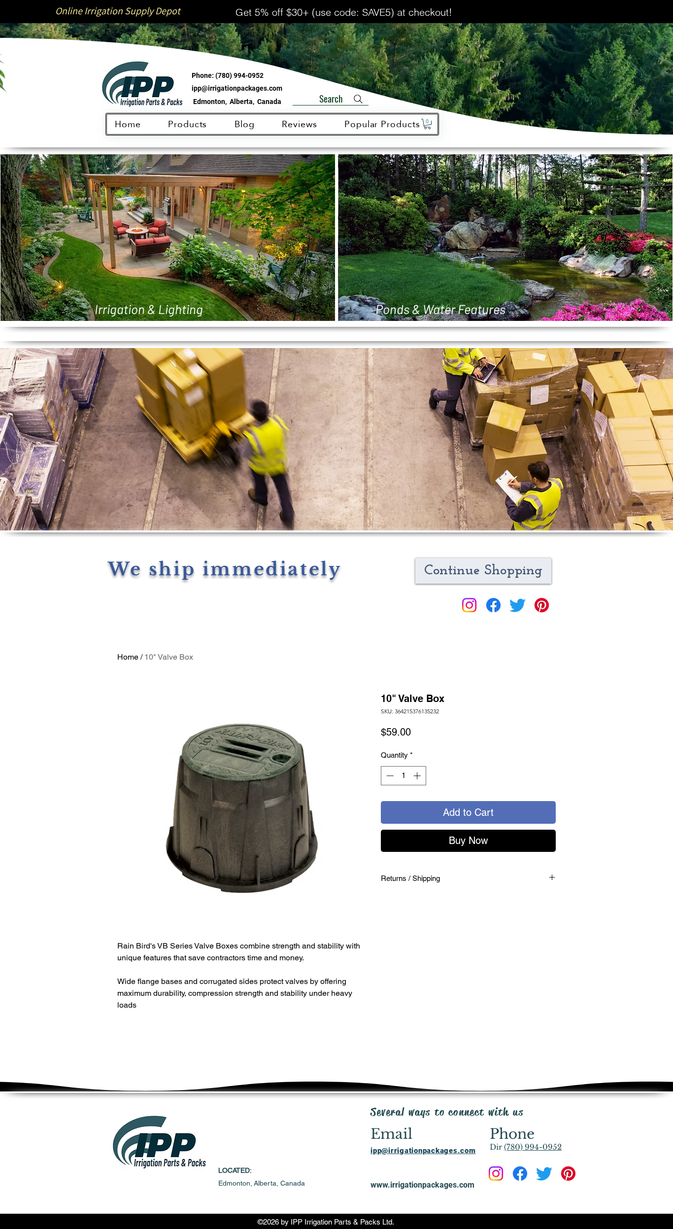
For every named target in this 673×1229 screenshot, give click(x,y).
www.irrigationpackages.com (422, 1185)
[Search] (358, 99)
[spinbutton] (403, 776)
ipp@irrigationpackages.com (237, 88)
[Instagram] (469, 605)
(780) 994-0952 (239, 75)
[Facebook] (493, 605)
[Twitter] (517, 605)
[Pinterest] (541, 605)
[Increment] (418, 776)
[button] (427, 124)
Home (127, 657)
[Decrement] (389, 776)
